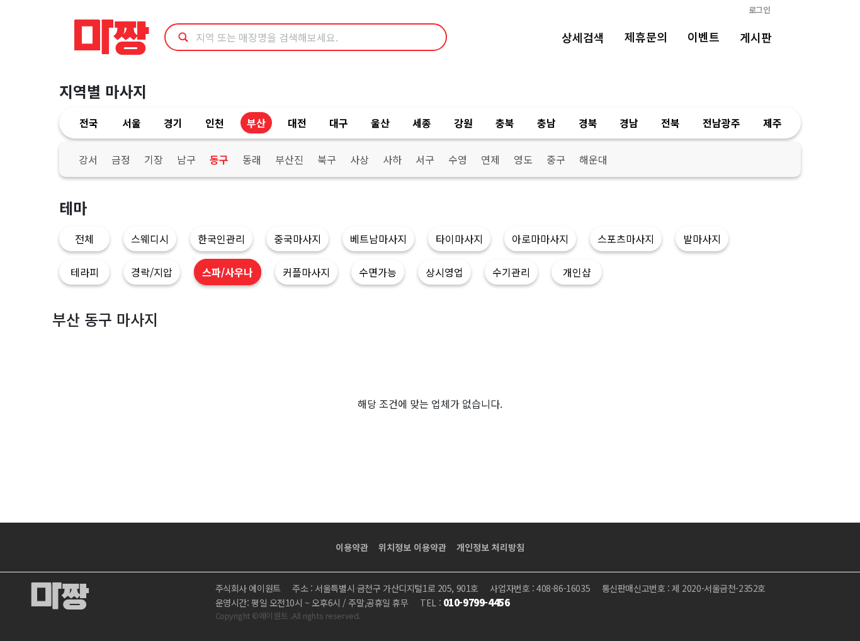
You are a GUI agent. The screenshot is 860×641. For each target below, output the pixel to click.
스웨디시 (150, 238)
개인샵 (577, 272)
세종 (421, 122)
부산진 (289, 159)
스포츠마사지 (625, 238)
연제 (490, 159)
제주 (772, 122)
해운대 (593, 159)
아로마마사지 (540, 238)
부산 (256, 122)
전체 (84, 238)
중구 (555, 159)
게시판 (756, 37)
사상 (359, 159)
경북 (588, 122)
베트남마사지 (378, 238)
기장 (153, 159)
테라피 (85, 272)
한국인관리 (221, 238)
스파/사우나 (227, 272)
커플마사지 (306, 272)
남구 (186, 159)
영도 (523, 159)
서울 (131, 122)
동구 (219, 159)
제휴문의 (646, 36)
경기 (173, 122)
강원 (463, 122)
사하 (392, 159)
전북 (670, 122)
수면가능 (378, 272)
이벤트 (703, 36)
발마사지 (702, 238)
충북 (504, 122)
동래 (251, 159)
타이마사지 (459, 238)
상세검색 (583, 37)
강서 (88, 159)
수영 (457, 159)
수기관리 (511, 272)
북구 (326, 159)
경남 (629, 122)
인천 (214, 122)
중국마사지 (297, 238)
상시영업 (444, 272)
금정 (120, 159)
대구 (338, 122)
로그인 (760, 10)
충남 (546, 122)
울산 (380, 122)
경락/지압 (152, 272)
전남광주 (721, 122)
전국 (88, 122)
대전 (297, 122)
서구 (425, 159)
